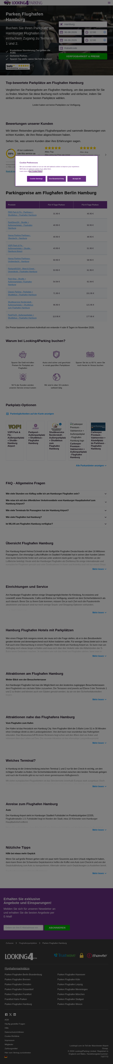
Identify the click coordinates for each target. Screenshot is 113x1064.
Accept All (77, 178)
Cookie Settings (36, 178)
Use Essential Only (56, 178)
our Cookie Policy (35, 171)
